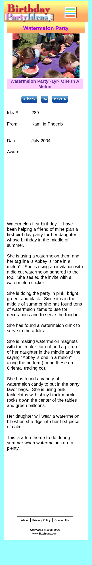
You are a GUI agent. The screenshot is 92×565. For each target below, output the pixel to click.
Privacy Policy (41, 520)
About (25, 520)
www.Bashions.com (44, 533)
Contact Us (61, 520)
